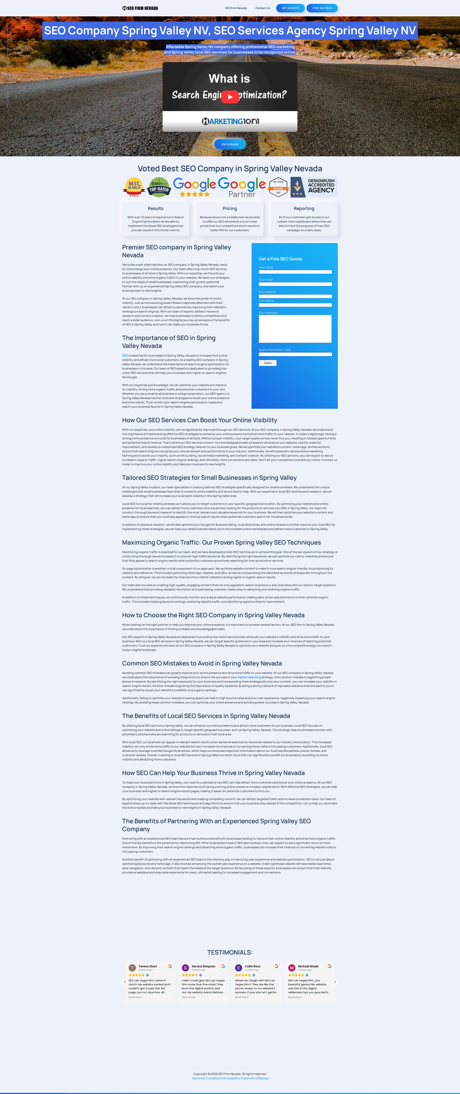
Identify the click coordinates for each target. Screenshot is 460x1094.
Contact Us (263, 8)
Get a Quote (230, 144)
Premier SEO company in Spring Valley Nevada (176, 251)
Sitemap (263, 1078)
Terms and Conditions (206, 1078)
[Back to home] (140, 8)
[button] (335, 982)
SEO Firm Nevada (236, 8)
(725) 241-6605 (322, 8)
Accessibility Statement (239, 1078)
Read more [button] (135, 997)
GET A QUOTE (290, 8)
